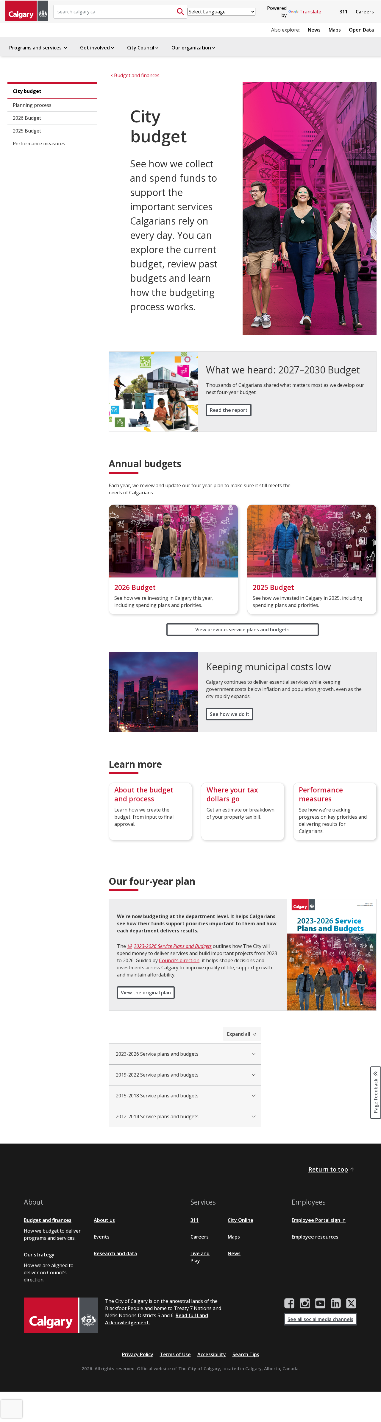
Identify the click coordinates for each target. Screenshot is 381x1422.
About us (104, 1220)
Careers (365, 11)
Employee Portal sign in (319, 1220)
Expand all (238, 1034)
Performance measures (39, 143)
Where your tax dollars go (232, 794)
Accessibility (211, 1354)
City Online (240, 1220)
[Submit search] (180, 11)
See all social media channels (320, 1319)
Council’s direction (179, 960)
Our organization (191, 47)
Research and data (115, 1253)
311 (344, 11)
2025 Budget (27, 130)
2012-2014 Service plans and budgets (157, 1116)
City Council (140, 47)
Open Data (361, 30)
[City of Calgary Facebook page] (289, 1303)
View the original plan (146, 992)
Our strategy (39, 1254)
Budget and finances (47, 1220)
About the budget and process (143, 794)
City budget (27, 91)
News (314, 30)
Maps (335, 30)
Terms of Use (175, 1354)
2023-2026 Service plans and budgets (157, 1054)
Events (102, 1236)
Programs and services (36, 47)
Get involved (95, 47)
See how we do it (229, 714)
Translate (310, 11)
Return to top (328, 1169)
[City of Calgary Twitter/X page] (351, 1303)
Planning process (32, 105)
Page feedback (375, 1095)
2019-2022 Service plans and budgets (157, 1074)
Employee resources (315, 1236)
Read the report (229, 410)
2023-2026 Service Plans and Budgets (173, 946)
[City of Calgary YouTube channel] (320, 1303)
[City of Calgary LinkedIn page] (336, 1303)
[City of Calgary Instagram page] (305, 1303)
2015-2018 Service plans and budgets (157, 1095)
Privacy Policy (137, 1354)
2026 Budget (27, 118)
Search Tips (245, 1354)
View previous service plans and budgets (242, 629)
